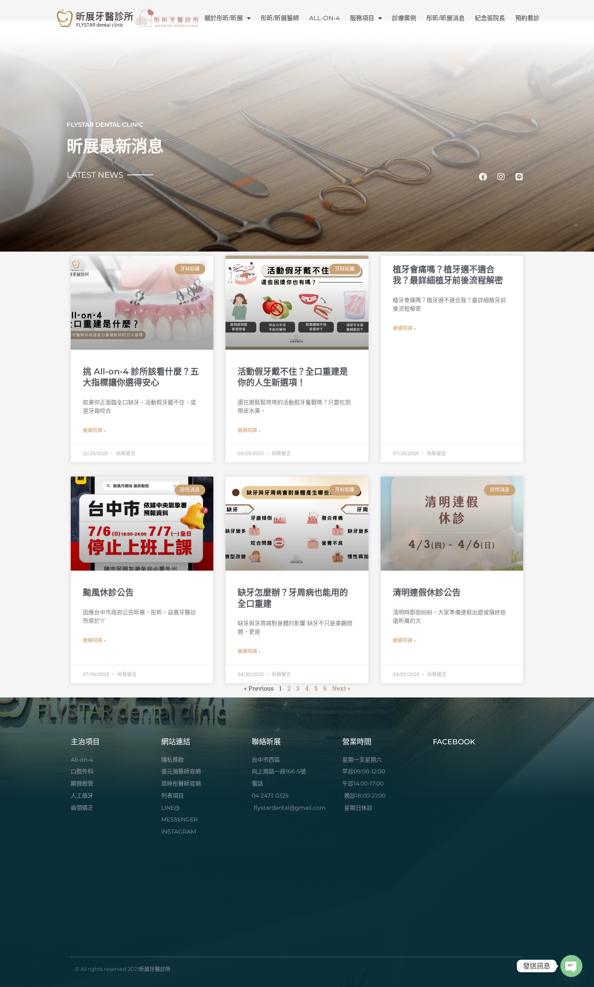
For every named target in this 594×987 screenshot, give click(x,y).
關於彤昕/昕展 (223, 18)
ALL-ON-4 (324, 18)
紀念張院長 (490, 18)
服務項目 (362, 18)
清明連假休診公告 (427, 592)
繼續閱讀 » (94, 430)
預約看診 (527, 18)
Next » (341, 688)
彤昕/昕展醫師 (280, 18)
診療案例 (404, 18)
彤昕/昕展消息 (445, 18)
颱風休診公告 (108, 592)
